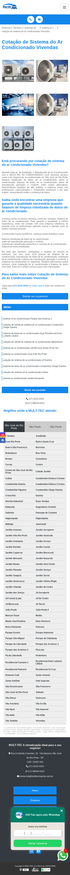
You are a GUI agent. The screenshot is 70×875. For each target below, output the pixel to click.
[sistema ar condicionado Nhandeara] (52, 105)
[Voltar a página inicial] (10, 7)
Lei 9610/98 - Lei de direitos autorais (20, 734)
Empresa (35, 800)
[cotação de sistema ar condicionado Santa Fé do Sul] (18, 71)
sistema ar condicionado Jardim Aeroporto (23, 378)
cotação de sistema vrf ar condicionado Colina (25, 372)
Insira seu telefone (37, 826)
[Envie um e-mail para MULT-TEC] (39, 19)
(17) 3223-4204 (21, 285)
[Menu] (64, 7)
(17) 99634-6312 (36, 403)
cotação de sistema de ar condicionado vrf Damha (27, 360)
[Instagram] (31, 851)
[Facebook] (38, 851)
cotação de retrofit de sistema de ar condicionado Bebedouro (32, 342)
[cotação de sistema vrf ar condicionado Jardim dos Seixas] (18, 139)
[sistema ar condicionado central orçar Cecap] (18, 105)
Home (35, 790)
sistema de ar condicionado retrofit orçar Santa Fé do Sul (30, 348)
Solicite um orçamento (35, 296)
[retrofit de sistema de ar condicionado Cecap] (52, 71)
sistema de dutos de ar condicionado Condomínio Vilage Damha (34, 366)
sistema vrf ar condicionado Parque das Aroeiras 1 (27, 318)
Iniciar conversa (37, 843)
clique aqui (37, 285)
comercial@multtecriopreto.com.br (36, 776)
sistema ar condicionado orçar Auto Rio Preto (25, 354)
